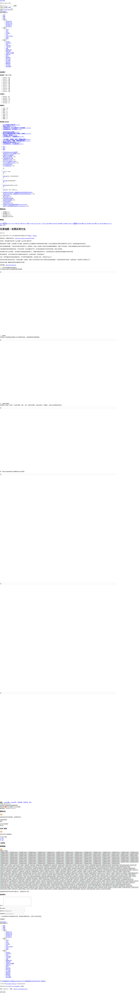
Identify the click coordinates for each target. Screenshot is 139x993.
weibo (6, 850)
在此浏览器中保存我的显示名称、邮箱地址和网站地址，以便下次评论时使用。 (22, 916)
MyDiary (35, 235)
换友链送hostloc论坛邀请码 (10, 153)
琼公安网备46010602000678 (15, 981)
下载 (21, 223)
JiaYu (4, 223)
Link (7, 34)
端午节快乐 (6, 197)
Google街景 (13, 802)
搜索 (15, 5)
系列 (95, 223)
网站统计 (43, 981)
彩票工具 (8, 54)
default (2, 850)
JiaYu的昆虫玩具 (7, 165)
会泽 (30, 223)
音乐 (109, 223)
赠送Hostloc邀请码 (7, 156)
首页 (1, 225)
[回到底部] (4, 992)
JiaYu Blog (2, 0)
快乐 (56, 223)
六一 (41, 223)
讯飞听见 (8, 65)
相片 (90, 223)
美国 (100, 223)
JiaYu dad (5, 176)
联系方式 (3, 911)
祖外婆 (92, 223)
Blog (1, 223)
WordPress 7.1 (17, 986)
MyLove (14, 983)
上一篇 (1, 838)
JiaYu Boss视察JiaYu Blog (9, 162)
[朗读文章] (2, 233)
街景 (30, 802)
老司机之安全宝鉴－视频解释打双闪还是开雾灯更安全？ (17, 193)
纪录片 (98, 223)
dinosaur (8, 41)
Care (7, 30)
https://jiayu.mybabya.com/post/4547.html (24, 238)
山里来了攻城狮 (10, 53)
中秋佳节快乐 (6, 203)
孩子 (52, 223)
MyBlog (29, 235)
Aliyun (9, 986)
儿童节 (37, 223)
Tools (7, 44)
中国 (23, 223)
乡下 (25, 223)
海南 (75, 223)
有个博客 (8, 60)
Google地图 (6, 802)
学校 (50, 223)
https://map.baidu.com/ (11, 265)
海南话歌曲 (79, 223)
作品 (32, 223)
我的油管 (8, 57)
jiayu (4, 171)
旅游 (65, 223)
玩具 (85, 223)
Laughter (8, 33)
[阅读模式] (4, 233)
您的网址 (2, 913)
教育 (61, 223)
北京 (43, 223)
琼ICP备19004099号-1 (35, 981)
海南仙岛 (8, 62)
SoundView (8, 43)
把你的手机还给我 (7, 200)
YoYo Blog (8, 45)
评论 (1, 905)
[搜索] (11, 9)
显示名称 (3, 908)
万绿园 (15, 223)
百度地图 (20, 802)
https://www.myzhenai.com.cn (21, 989)
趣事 (107, 223)
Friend (7, 32)
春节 (68, 223)
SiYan (13, 223)
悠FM (7, 56)
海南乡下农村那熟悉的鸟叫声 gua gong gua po (14, 206)
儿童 (34, 223)
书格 (7, 48)
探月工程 (8, 59)
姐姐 (48, 223)
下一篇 (1, 840)
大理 (45, 223)
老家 (102, 223)
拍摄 (59, 223)
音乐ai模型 (8, 66)
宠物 (54, 223)
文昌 (63, 223)
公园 (39, 223)
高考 (110, 223)
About (7, 29)
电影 (87, 223)
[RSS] (0, 69)
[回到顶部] (1, 992)
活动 (72, 223)
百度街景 (25, 802)
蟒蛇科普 (8, 63)
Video (7, 37)
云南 (28, 223)
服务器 (70, 223)
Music (7, 38)
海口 (83, 223)
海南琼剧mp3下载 (7, 159)
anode (4, 189)
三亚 (18, 223)
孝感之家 (8, 51)
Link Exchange (9, 36)
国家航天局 (9, 49)
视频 (105, 223)
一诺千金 (8, 46)
